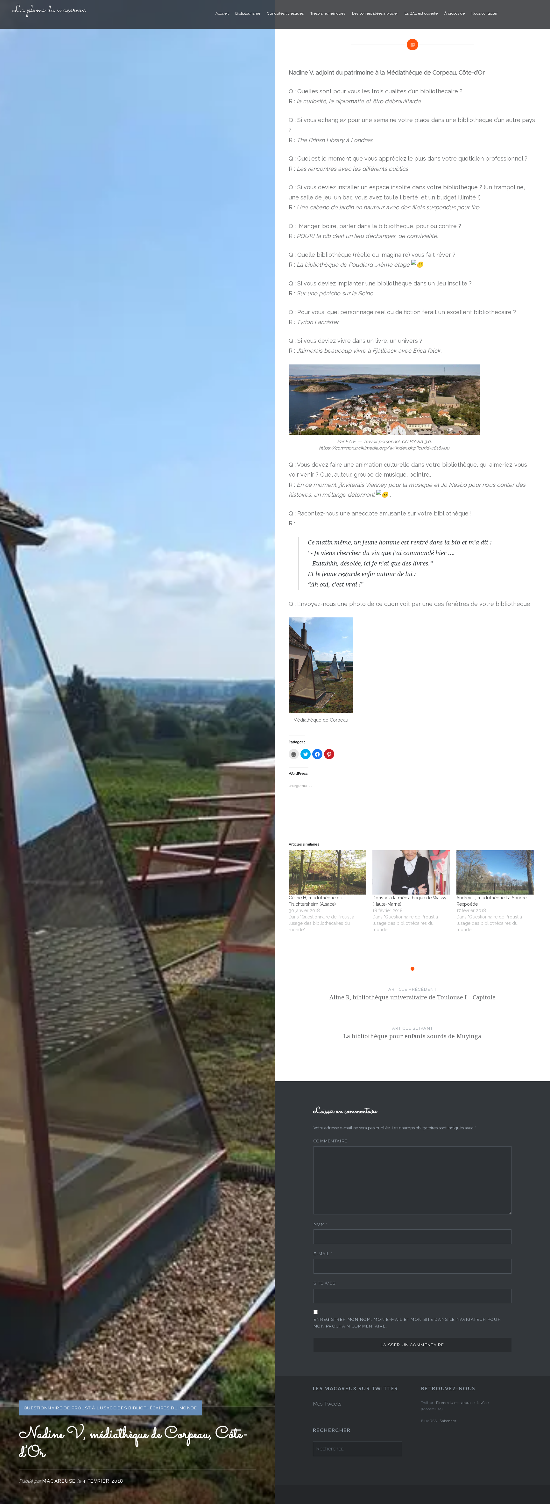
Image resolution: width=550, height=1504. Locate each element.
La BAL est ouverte (421, 13)
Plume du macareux (453, 1402)
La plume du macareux (49, 10)
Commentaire (331, 1141)
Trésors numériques (327, 13)
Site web (325, 1283)
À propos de (454, 13)
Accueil (222, 13)
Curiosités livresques (285, 13)
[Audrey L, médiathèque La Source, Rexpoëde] (495, 872)
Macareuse (59, 1481)
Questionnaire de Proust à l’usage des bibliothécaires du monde (110, 1408)
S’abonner (448, 1421)
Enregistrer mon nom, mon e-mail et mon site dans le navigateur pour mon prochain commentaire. (407, 1322)
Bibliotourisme (247, 13)
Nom (321, 1224)
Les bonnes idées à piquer (375, 13)
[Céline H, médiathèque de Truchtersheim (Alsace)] (327, 872)
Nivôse (483, 1402)
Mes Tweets (327, 1404)
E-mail (323, 1253)
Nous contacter (484, 13)
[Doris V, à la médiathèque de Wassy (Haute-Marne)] (411, 872)
